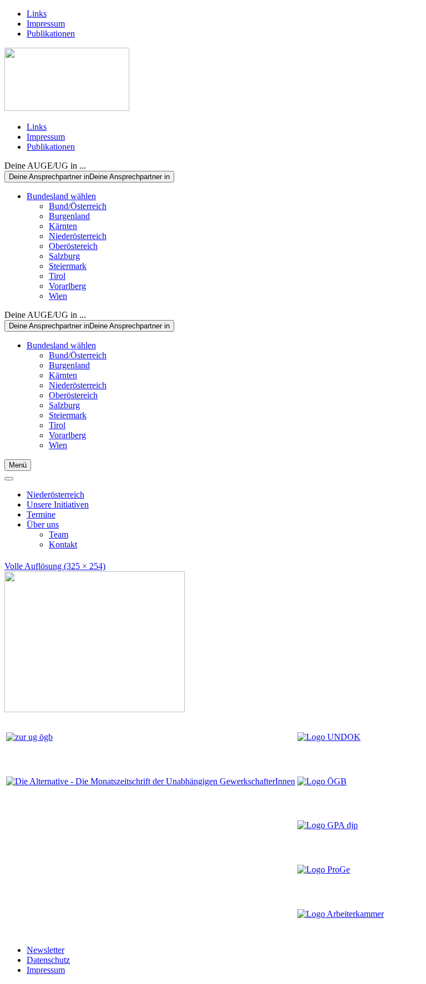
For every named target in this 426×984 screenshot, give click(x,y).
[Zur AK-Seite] (340, 914)
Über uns (43, 524)
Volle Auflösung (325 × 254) (54, 566)
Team (58, 534)
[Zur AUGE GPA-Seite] (327, 825)
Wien (58, 296)
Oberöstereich (73, 246)
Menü (18, 465)
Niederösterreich (77, 236)
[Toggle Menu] (8, 478)
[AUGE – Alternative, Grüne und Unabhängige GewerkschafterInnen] (66, 108)
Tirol (57, 276)
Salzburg (64, 256)
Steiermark (68, 266)
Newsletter (45, 950)
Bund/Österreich (77, 206)
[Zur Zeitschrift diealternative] (150, 781)
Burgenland (69, 216)
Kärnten (63, 226)
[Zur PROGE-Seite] (323, 869)
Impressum (46, 23)
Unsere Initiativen (58, 504)
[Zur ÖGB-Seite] (322, 781)
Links (37, 13)
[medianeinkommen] (94, 709)
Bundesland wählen (61, 196)
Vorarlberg (67, 286)
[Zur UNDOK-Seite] (329, 737)
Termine (41, 514)
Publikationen (51, 33)
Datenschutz (48, 960)
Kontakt (63, 544)
